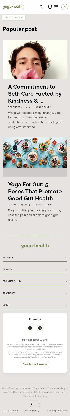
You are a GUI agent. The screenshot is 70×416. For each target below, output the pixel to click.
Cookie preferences (57, 410)
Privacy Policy (10, 410)
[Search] (41, 7)
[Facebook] (30, 328)
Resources (9, 293)
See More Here (33, 364)
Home (6, 17)
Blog (6, 305)
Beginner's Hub (12, 281)
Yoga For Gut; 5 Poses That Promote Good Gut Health (35, 191)
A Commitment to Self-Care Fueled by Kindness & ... (35, 94)
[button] (50, 7)
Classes (7, 269)
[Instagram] (40, 328)
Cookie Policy (31, 410)
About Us (8, 257)
